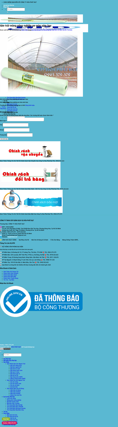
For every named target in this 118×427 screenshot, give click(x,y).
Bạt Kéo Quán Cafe (13, 402)
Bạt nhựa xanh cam (16, 370)
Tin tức (5, 101)
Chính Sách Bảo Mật (9, 276)
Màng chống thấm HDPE (17, 378)
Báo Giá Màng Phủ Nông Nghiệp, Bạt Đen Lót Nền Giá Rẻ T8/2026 (52, 30)
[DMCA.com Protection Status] (5, 349)
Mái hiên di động (15, 390)
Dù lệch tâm (14, 387)
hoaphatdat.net (12, 237)
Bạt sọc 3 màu (14, 372)
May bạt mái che (12, 104)
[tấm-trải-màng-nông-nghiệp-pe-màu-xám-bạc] (41, 96)
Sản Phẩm (6, 362)
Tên (1, 125)
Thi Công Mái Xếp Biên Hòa (15, 410)
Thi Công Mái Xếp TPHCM (15, 406)
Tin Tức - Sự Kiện (8, 280)
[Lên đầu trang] (0, 351)
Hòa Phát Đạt (7, 359)
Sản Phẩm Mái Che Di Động (15, 388)
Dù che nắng (14, 382)
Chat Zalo (6, 419)
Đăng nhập (6, 7)
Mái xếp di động (15, 392)
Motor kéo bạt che (16, 395)
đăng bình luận (29, 105)
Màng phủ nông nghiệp (14, 400)
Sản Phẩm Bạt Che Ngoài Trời (16, 364)
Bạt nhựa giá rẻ (15, 374)
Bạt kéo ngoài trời (15, 367)
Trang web (3, 135)
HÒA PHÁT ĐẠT (16, 347)
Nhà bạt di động (15, 393)
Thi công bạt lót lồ (12, 416)
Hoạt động (6, 413)
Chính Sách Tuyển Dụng (10, 278)
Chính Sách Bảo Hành (10, 275)
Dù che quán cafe (15, 383)
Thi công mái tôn (12, 111)
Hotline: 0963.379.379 (9, 423)
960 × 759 (24, 30)
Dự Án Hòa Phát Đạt (9, 397)
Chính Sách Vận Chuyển (10, 273)
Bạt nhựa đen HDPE (16, 377)
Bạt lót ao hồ (14, 375)
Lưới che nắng (11, 398)
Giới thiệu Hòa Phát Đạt (10, 360)
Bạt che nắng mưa (16, 365)
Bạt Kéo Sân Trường (13, 403)
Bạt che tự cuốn (15, 369)
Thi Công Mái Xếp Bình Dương (16, 97)
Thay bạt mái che (12, 109)
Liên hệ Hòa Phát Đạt (8, 5)
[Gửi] (4, 357)
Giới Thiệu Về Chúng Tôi (10, 271)
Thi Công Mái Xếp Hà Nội (14, 405)
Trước (2, 107)
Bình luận (3, 121)
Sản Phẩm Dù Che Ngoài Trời (16, 380)
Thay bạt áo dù (11, 107)
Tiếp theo (4, 108)
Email (1, 130)
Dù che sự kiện (14, 385)
